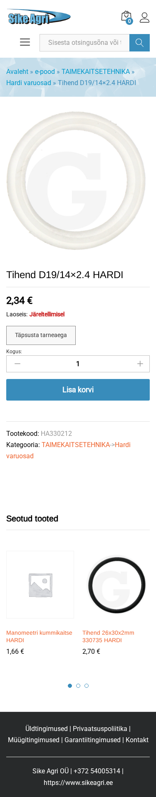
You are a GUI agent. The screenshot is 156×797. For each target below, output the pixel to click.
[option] (40, 609)
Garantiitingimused (92, 740)
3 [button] (86, 686)
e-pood (45, 72)
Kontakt (137, 740)
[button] (39, 619)
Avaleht (17, 72)
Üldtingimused (46, 729)
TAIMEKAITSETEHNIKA (96, 72)
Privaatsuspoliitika (100, 729)
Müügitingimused (33, 740)
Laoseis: (16, 314)
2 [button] (78, 686)
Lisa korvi (78, 389)
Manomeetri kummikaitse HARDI (39, 636)
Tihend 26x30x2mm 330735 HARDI (108, 636)
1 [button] (70, 686)
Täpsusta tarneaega (41, 335)
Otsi (139, 42)
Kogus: (14, 351)
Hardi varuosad (28, 83)
